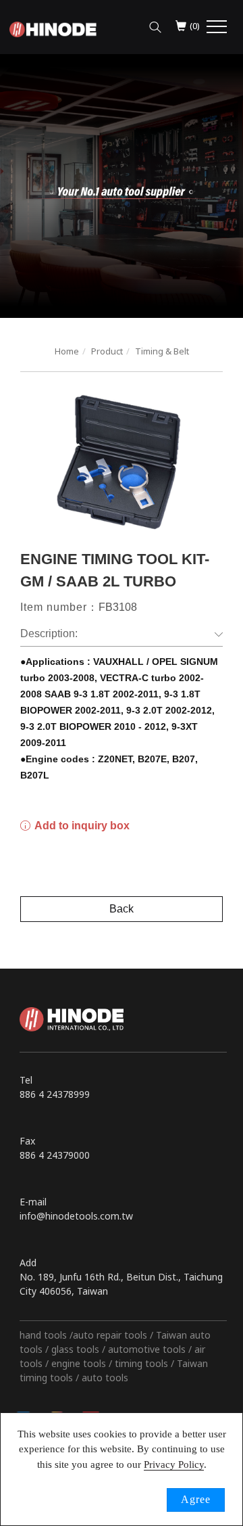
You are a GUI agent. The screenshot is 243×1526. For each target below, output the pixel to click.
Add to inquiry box (81, 825)
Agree (196, 1499)
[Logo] (53, 28)
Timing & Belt (162, 351)
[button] (155, 23)
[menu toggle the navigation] (217, 27)
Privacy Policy (174, 1464)
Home (67, 351)
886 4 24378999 (55, 1094)
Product (107, 351)
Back (121, 909)
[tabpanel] (121, 186)
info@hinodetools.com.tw (76, 1215)
